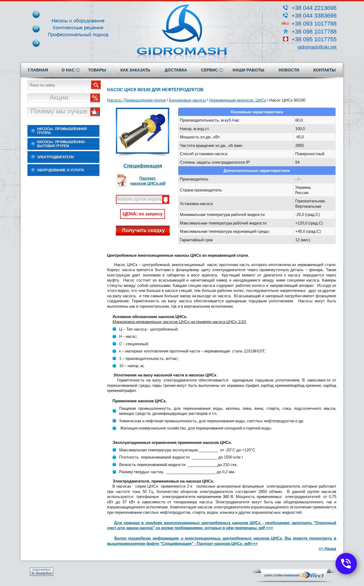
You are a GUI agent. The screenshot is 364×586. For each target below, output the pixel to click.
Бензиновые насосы (187, 100)
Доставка (176, 70)
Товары (97, 70)
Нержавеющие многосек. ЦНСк (237, 100)
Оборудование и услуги (60, 170)
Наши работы (248, 70)
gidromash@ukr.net (317, 47)
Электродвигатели (55, 157)
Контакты (324, 70)
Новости (289, 70)
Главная (38, 70)
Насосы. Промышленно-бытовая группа (61, 144)
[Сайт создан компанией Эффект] (294, 581)
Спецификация (142, 165)
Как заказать (135, 70)
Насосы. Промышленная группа (62, 131)
